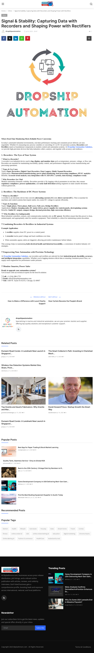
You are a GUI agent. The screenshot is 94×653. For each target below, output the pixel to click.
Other (10, 11)
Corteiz (81, 529)
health (14, 529)
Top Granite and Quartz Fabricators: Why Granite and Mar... (22, 408)
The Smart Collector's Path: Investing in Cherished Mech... (70, 352)
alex (19, 471)
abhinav (20, 484)
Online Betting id (8, 538)
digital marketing (69, 534)
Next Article (53, 297)
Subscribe (40, 628)
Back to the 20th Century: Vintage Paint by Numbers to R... (40, 468)
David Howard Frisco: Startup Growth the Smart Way (69, 408)
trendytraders (22, 450)
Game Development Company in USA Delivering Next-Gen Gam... (43, 482)
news (52, 529)
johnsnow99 (6, 463)
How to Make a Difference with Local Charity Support (27, 302)
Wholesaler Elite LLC (24, 497)
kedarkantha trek (54, 538)
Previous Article (39, 297)
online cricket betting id (41, 534)
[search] (91, 4)
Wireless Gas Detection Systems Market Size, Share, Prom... (21, 366)
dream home (62, 529)
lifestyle (22, 529)
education (56, 534)
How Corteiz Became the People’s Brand (65, 301)
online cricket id (16, 534)
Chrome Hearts (84, 534)
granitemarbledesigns (7, 412)
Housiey (43, 529)
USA (27, 534)
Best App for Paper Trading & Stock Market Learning (38, 447)
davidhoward (52, 412)
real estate (33, 529)
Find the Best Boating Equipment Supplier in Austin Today (40, 495)
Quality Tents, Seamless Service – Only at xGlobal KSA (24, 461)
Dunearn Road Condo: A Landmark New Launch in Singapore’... (23, 352)
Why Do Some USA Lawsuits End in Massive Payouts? (78, 601)
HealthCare (40, 538)
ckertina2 (4, 371)
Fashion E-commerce (25, 538)
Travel (73, 529)
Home (3, 11)
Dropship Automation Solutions (80, 147)
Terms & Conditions (83, 647)
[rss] (4, 597)
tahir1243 (51, 356)
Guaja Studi (68, 605)
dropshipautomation (24, 318)
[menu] (3, 4)
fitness (5, 534)
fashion (5, 529)
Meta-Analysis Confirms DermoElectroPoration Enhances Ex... (78, 589)
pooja (3, 356)
